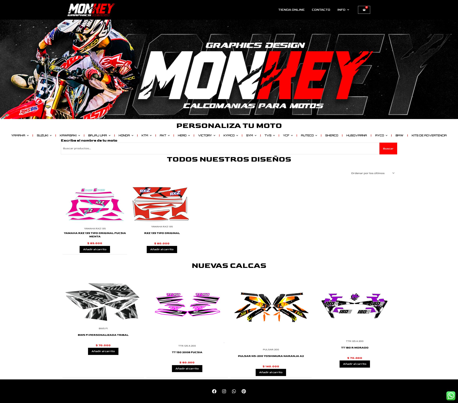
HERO (182, 135)
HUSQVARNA (356, 135)
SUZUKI (42, 135)
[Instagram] (224, 391)
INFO (341, 10)
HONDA (124, 135)
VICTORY (205, 135)
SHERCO (331, 135)
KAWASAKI (68, 135)
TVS (268, 135)
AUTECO (307, 135)
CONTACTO (321, 10)
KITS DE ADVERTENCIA (429, 135)
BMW (399, 135)
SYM (249, 135)
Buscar (388, 148)
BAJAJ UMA (97, 135)
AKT (163, 135)
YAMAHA (18, 135)
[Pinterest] (244, 391)
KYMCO (229, 135)
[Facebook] (214, 391)
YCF (286, 135)
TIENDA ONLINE (291, 10)
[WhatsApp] (234, 391)
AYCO (379, 135)
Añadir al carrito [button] (94, 249)
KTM (145, 135)
